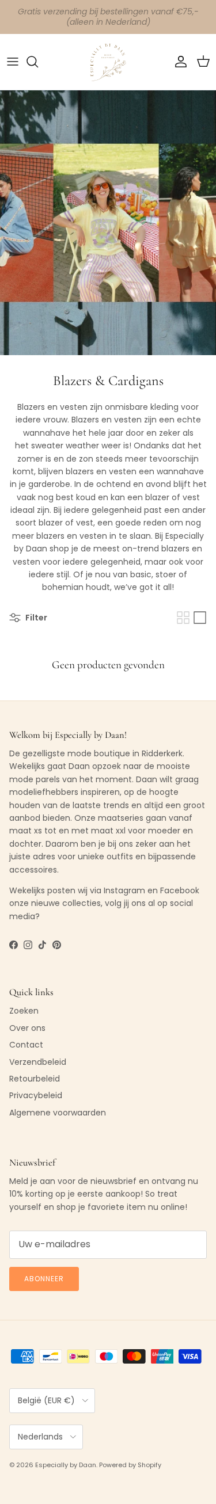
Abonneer (44, 1279)
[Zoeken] (38, 61)
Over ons (27, 1028)
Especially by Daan (65, 1464)
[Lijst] (200, 618)
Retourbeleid (34, 1078)
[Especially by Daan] (108, 62)
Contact (26, 1044)
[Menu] (12, 61)
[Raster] (183, 618)
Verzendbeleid (37, 1062)
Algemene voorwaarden (57, 1112)
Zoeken (24, 1010)
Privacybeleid (35, 1095)
